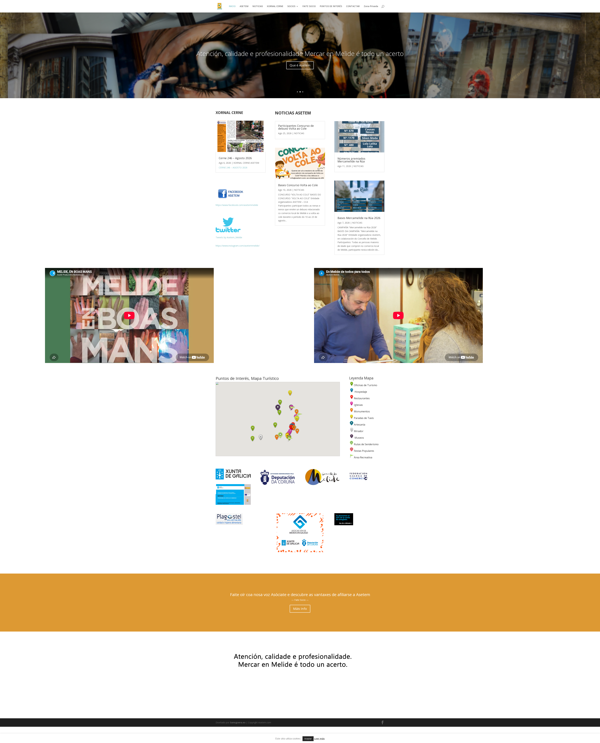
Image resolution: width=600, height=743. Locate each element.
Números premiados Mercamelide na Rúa (351, 160)
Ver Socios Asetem (300, 68)
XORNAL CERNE (275, 6)
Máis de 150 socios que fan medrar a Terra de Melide (300, 56)
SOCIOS (291, 6)
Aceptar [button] (308, 738)
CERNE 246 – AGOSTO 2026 (233, 167)
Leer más (319, 738)
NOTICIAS (257, 6)
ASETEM (244, 6)
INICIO (232, 6)
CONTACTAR (353, 6)
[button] (275, 425)
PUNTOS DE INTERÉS (331, 6)
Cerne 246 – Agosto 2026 (235, 158)
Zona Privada (371, 6)
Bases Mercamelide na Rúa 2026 (359, 218)
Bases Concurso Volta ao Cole (298, 185)
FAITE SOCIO (309, 6)
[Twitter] (228, 231)
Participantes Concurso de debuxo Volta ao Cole (296, 127)
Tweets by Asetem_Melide (229, 237)
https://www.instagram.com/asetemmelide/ (238, 245)
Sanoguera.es (237, 722)
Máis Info (300, 609)
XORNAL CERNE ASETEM (246, 162)
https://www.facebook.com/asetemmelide (237, 205)
